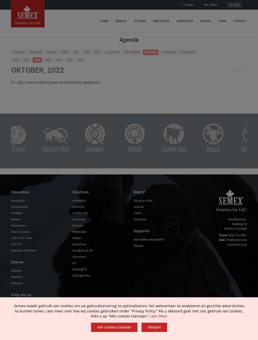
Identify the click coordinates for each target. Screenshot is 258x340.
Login (235, 4)
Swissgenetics (81, 275)
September (132, 52)
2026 (80, 59)
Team (222, 21)
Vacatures (140, 219)
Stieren (140, 21)
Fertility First (80, 213)
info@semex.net (236, 240)
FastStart (78, 207)
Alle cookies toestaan (114, 327)
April (65, 52)
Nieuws (205, 21)
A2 (74, 263)
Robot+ (77, 238)
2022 (37, 59)
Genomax (78, 219)
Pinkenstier (79, 232)
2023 (48, 59)
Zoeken (188, 4)
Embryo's (17, 283)
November (168, 52)
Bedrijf (121, 21)
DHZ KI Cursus (20, 232)
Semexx (77, 225)
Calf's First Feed (21, 238)
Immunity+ (18, 200)
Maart (51, 52)
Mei (76, 52)
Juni (86, 52)
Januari (19, 52)
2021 (26, 59)
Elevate (16, 219)
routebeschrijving (237, 244)
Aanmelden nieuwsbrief (149, 239)
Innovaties (161, 21)
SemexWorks (19, 207)
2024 (58, 59)
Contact (240, 21)
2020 (16, 59)
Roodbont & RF (82, 250)
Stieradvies (18, 225)
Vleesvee (17, 277)
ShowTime (79, 244)
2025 (69, 59)
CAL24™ (16, 244)
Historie (139, 207)
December (188, 52)
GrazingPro (79, 269)
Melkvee (16, 271)
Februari (36, 52)
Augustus (112, 52)
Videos (212, 4)
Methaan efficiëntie (23, 250)
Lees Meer (158, 316)
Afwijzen (154, 327)
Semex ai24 (185, 21)
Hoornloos (79, 257)
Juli (97, 52)
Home (105, 21)
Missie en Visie (143, 200)
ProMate (17, 213)
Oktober (150, 52)
